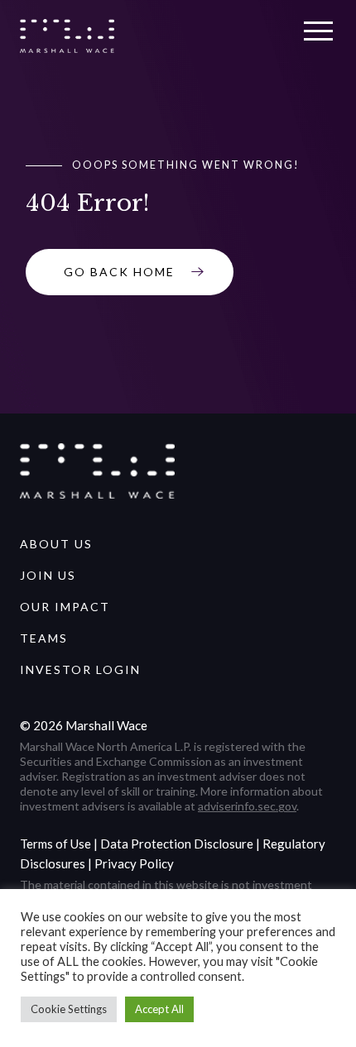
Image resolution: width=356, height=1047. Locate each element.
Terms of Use (55, 843)
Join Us (48, 575)
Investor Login (80, 669)
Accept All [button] (159, 1009)
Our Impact (65, 607)
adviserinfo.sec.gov (247, 806)
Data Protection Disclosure (176, 843)
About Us (56, 544)
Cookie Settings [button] (69, 1009)
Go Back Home (119, 272)
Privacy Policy (134, 863)
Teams (44, 638)
